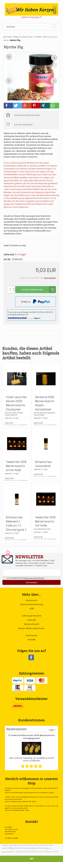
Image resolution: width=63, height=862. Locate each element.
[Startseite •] (31, 9)
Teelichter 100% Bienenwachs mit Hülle (45, 521)
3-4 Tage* (20, 254)
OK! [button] (31, 858)
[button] (8, 105)
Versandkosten (50, 278)
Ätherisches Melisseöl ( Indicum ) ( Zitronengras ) (16, 523)
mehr (52, 729)
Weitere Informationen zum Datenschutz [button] (37, 851)
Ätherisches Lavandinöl (43, 464)
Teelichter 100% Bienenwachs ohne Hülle (16, 466)
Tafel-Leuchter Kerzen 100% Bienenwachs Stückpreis (16, 403)
